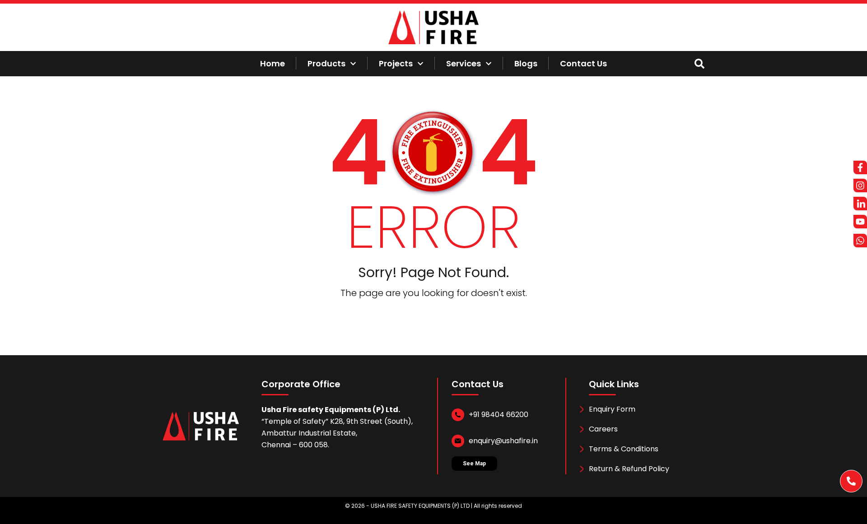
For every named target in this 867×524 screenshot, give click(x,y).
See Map (474, 463)
